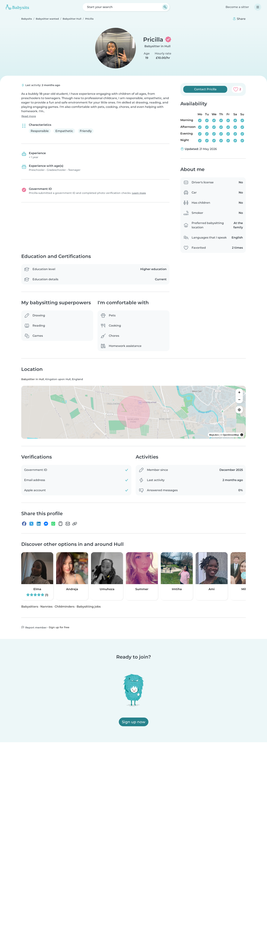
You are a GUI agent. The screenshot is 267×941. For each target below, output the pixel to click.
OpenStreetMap (231, 435)
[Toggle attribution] (242, 435)
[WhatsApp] (53, 524)
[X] (31, 524)
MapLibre (214, 435)
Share (241, 19)
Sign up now (133, 722)
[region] (133, 412)
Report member (36, 627)
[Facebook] (24, 524)
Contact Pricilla (205, 89)
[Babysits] (17, 7)
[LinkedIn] (39, 524)
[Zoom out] (239, 399)
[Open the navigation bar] (257, 7)
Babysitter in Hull (157, 46)
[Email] (68, 524)
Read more (28, 116)
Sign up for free (59, 627)
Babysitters (29, 606)
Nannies (46, 606)
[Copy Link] (74, 524)
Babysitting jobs (89, 606)
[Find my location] (239, 410)
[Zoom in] (239, 392)
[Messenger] (46, 524)
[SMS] (60, 524)
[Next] (244, 575)
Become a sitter (237, 7)
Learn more (139, 193)
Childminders (64, 606)
